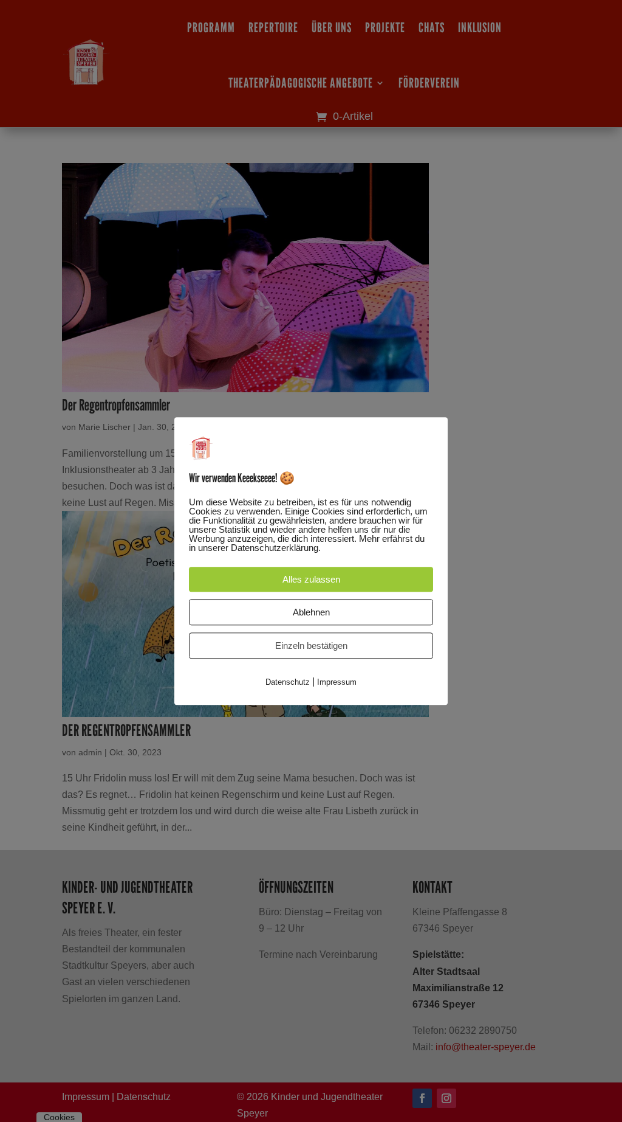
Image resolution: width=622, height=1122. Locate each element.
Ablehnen (311, 612)
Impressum (337, 682)
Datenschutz (287, 682)
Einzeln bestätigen (311, 645)
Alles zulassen (311, 579)
